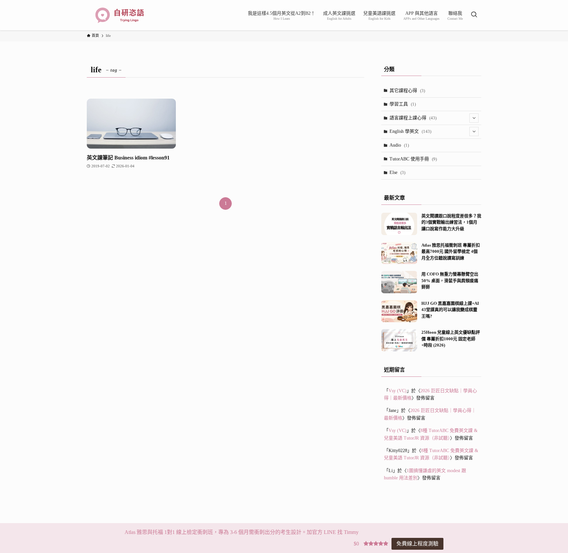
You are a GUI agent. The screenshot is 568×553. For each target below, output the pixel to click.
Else (397, 172)
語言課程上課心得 (413, 117)
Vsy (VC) (398, 390)
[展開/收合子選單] (474, 118)
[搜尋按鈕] (474, 15)
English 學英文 (410, 131)
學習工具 (403, 104)
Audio (399, 145)
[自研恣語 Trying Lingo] (120, 15)
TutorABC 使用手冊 (413, 158)
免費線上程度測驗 (417, 543)
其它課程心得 (407, 90)
